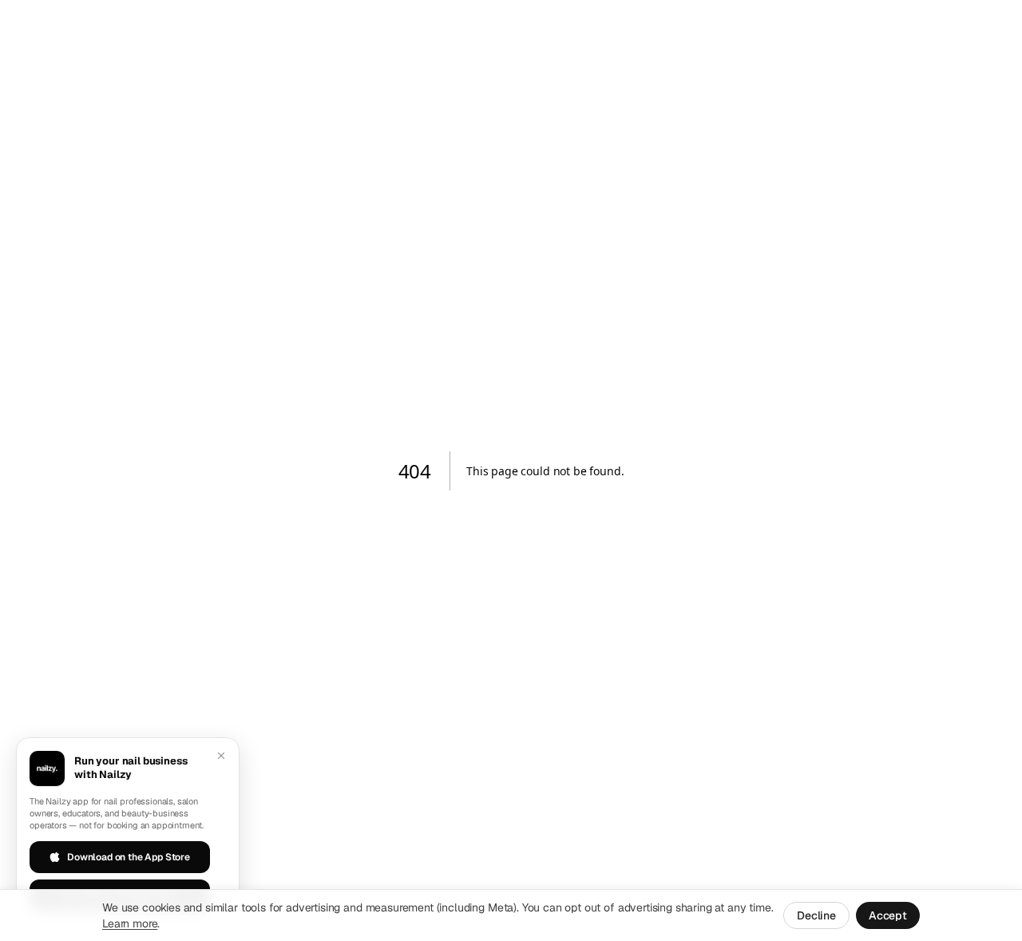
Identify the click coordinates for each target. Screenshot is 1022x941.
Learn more (129, 923)
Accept (888, 915)
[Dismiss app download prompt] (221, 755)
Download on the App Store (128, 857)
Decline (816, 915)
